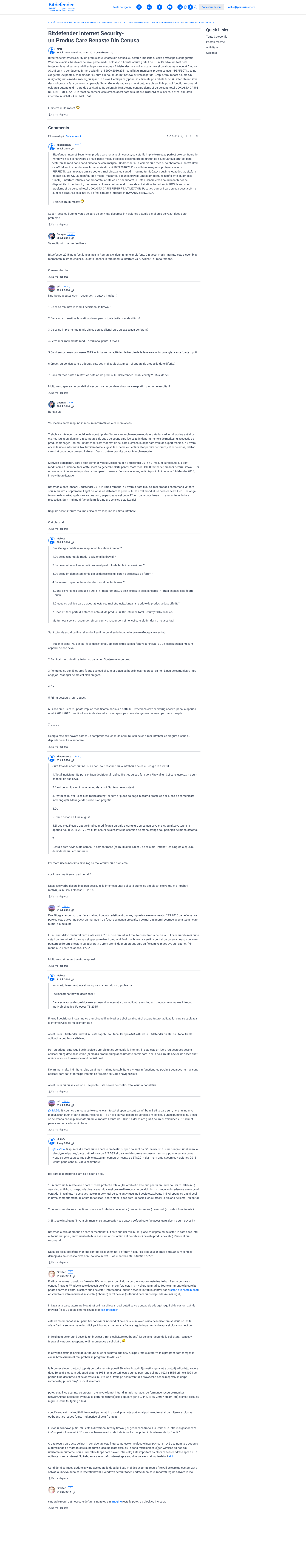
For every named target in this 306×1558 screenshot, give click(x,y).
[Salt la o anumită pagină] (196, 136)
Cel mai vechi (74, 136)
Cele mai (211, 52)
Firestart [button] (61, 1272)
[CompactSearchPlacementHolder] (195, 7)
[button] (51, 50)
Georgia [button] (61, 234)
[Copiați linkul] (112, 52)
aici (171, 1456)
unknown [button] (104, 52)
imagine (116, 1501)
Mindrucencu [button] (64, 144)
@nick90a (54, 1110)
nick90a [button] (61, 538)
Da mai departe (58, 115)
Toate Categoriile (216, 36)
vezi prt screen (109, 1309)
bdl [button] (58, 286)
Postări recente (215, 42)
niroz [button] (59, 48)
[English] (62, 7)
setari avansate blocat (184, 1290)
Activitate (212, 47)
